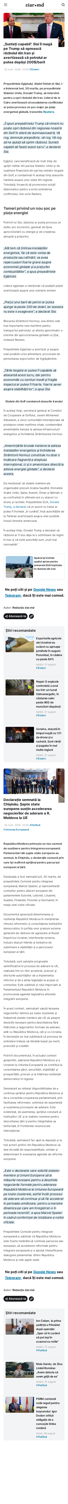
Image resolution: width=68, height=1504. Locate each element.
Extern (34, 69)
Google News (44, 589)
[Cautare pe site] (63, 4)
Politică (34, 825)
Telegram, (13, 595)
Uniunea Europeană (16, 829)
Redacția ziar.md (23, 607)
